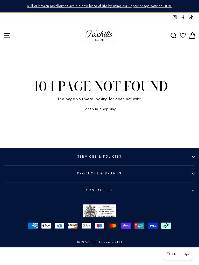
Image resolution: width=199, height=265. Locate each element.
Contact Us (99, 190)
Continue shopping (99, 109)
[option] (99, 6)
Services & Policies (99, 156)
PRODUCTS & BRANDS (99, 173)
